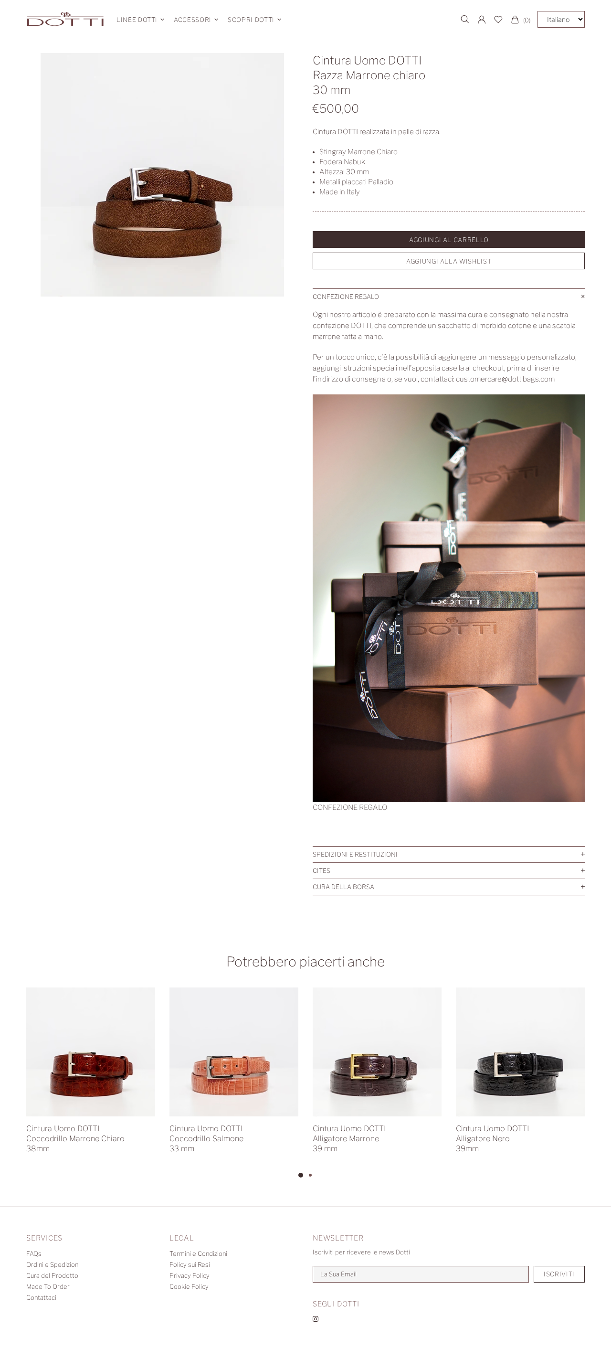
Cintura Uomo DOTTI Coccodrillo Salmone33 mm (206, 1138)
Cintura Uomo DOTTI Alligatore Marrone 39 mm (349, 1138)
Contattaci (41, 1297)
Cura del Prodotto (52, 1275)
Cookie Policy (189, 1286)
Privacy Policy (189, 1275)
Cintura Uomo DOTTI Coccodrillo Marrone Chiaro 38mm (75, 1138)
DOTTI (65, 19)
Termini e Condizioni (198, 1253)
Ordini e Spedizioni (53, 1264)
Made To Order (48, 1286)
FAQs (34, 1253)
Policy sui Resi (189, 1264)
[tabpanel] (90, 1078)
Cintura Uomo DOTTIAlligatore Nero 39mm (492, 1138)
